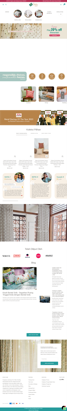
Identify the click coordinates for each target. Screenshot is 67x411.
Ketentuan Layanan (46, 386)
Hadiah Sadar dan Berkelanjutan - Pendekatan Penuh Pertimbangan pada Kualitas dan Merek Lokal (57, 271)
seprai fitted (60, 11)
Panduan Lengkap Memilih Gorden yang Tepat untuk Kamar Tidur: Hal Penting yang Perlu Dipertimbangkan (58, 293)
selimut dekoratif (49, 12)
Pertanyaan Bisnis (32, 392)
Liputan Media (31, 394)
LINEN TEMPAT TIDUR (46, 133)
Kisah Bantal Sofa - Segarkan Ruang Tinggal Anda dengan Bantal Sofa (18, 294)
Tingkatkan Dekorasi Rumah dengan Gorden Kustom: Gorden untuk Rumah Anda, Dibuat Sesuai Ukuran (58, 315)
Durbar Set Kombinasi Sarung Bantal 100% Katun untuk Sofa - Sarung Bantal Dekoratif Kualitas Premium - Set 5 (57, 162)
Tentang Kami (31, 379)
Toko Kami (30, 382)
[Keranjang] (63, 4)
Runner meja (38, 19)
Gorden (7, 11)
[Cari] (6, 4)
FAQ (29, 396)
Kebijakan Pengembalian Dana (48, 382)
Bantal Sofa (18, 19)
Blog (29, 386)
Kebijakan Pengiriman (46, 384)
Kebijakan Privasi (45, 379)
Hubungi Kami (31, 388)
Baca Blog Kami (33, 334)
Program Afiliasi (31, 390)
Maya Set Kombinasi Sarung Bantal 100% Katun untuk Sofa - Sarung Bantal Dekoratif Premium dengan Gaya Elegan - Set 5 (41, 163)
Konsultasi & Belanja (32, 384)
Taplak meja (28, 19)
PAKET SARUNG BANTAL (21, 133)
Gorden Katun (34, 133)
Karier (29, 398)
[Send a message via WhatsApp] (64, 408)
